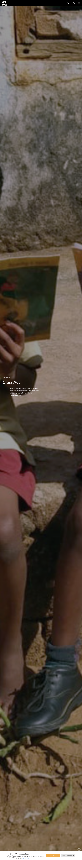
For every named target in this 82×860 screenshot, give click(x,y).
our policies (25, 858)
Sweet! (53, 856)
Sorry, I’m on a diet (68, 856)
